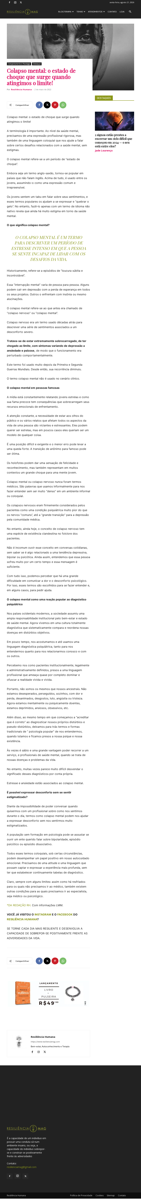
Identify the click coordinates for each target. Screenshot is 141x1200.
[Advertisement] (70, 1099)
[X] (20, 2)
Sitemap (111, 1195)
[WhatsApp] (62, 105)
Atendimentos (95, 11)
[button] (130, 11)
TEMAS (80, 11)
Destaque (37, 64)
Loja (122, 11)
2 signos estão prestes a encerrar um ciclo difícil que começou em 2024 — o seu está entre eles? (113, 140)
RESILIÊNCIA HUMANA (22, 919)
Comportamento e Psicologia (19, 64)
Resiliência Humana (21, 89)
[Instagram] (15, 2)
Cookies (100, 1195)
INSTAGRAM (43, 914)
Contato (112, 11)
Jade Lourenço (104, 150)
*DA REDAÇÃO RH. (19, 905)
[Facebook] (9, 2)
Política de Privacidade (81, 1195)
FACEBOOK (65, 914)
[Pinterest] (55, 105)
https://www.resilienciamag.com (45, 1042)
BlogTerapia (64, 11)
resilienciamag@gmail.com (21, 1167)
